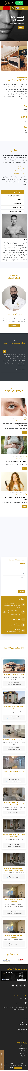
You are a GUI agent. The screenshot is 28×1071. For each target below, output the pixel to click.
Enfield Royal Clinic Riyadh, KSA (14, 771)
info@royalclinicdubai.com (14, 625)
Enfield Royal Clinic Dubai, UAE (14, 675)
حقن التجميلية (22, 1048)
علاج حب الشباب (21, 1032)
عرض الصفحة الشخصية (14, 325)
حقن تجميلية (17, 207)
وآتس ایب (18, 2)
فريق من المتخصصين (17, 166)
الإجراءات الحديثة (18, 171)
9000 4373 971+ (14, 619)
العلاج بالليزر (22, 1055)
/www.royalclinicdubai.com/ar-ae (13, 631)
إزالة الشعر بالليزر (21, 1029)
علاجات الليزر (17, 204)
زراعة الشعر (18, 200)
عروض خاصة (6, 8)
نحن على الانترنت (18, 1068)
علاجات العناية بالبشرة (14, 196)
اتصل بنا (3, 1063)
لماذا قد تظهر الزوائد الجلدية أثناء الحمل (16, 461)
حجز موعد (21, 27)
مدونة (7, 1063)
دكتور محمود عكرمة (14, 315)
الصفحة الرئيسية (22, 1063)
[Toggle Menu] (21, 8)
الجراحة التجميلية (15, 211)
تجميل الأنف (22, 1022)
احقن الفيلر (22, 1027)
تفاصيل (24, 468)
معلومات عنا (15, 1063)
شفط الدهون (22, 1024)
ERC (12, 3)
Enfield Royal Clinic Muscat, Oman (14, 740)
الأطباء (10, 1063)
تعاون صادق (19, 168)
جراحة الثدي (17, 192)
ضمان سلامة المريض (17, 173)
